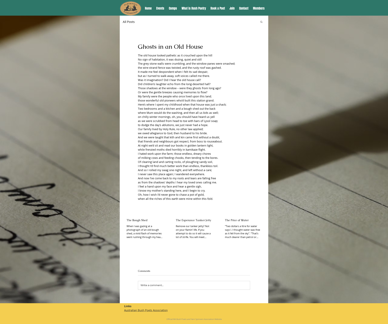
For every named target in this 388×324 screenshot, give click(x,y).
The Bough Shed (137, 220)
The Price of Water (237, 220)
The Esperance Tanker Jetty (193, 220)
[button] (261, 21)
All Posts (129, 22)
